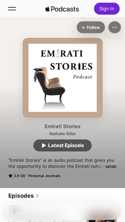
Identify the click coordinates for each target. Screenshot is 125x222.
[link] (23, 195)
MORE (111, 166)
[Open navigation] (12, 8)
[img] (62, 8)
